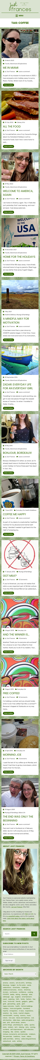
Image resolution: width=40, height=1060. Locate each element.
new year (12, 1018)
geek (4, 1004)
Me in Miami (10, 68)
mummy (22, 1015)
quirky (26, 1025)
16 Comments (23, 697)
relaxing (21, 1027)
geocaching (11, 1004)
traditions (16, 1036)
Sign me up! (9, 960)
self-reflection (28, 1029)
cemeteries (16, 987)
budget (13, 985)
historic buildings (27, 1006)
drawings (24, 994)
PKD (26, 914)
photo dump (15, 1022)
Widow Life (22, 812)
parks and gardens (28, 1020)
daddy (12, 994)
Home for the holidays (19, 257)
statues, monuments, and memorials (15, 1034)
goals (18, 1004)
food (4, 1001)
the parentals (7, 1036)
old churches (7, 1020)
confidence (22, 992)
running (32, 1027)
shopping (6, 1032)
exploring (11, 999)
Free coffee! (11, 693)
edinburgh (6, 997)
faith (17, 999)
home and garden (16, 1008)
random (10, 1027)
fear (34, 999)
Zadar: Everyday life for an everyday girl (18, 386)
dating (18, 994)
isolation (6, 1013)
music (29, 1015)
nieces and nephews (23, 1018)
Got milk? (10, 576)
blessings (6, 985)
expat (5, 999)
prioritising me (18, 1025)
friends (18, 1001)
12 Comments (23, 579)
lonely (15, 1013)
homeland (26, 1008)
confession (13, 992)
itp (11, 1013)
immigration (13, 1011)
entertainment (27, 997)
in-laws (21, 1011)
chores (20, 990)
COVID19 (6, 994)
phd (8, 1022)
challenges (25, 987)
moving (16, 1015)
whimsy (17, 1039)
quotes (32, 1025)
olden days (16, 1020)
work (13, 1041)
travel (23, 1036)
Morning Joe (12, 755)
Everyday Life (20, 510)
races (5, 1027)
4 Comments (23, 638)
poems (23, 1022)
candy (29, 985)
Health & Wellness (10, 315)
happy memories (8, 1006)
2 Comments (23, 759)
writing (19, 1041)
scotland (6, 1029)
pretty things (7, 1025)
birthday (28, 983)
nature (5, 1018)
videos (29, 1036)
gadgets (24, 1001)
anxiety (12, 983)
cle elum (5, 992)
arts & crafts (20, 983)
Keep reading (8, 85)
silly (12, 1032)
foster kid (11, 1001)
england (17, 997)
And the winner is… (16, 634)
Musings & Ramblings (23, 315)
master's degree (24, 1013)
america (5, 983)
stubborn (32, 1034)
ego (12, 997)
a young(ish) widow (13, 916)
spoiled (22, 1032)
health (17, 1006)
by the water (21, 985)
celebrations (7, 987)
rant (16, 1027)
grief (23, 1004)
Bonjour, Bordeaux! (17, 453)
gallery (31, 1001)
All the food (12, 126)
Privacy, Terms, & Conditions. (24, 1056)
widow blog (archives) (28, 1039)
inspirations (29, 1011)
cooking (30, 992)
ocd (32, 1018)
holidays (5, 1008)
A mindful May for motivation (16, 320)
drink (30, 994)
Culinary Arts (21, 122)
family (23, 999)
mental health (7, 1015)
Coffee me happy (14, 514)
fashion (28, 999)
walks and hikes (8, 1039)
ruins (27, 1027)
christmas (27, 990)
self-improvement (16, 1029)
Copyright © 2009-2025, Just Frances (16, 1054)
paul (4, 1022)
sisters (16, 1032)
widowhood (7, 1041)
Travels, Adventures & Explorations (16, 64)
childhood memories (9, 990)
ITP (32, 914)
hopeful (5, 1011)
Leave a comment (24, 71)
